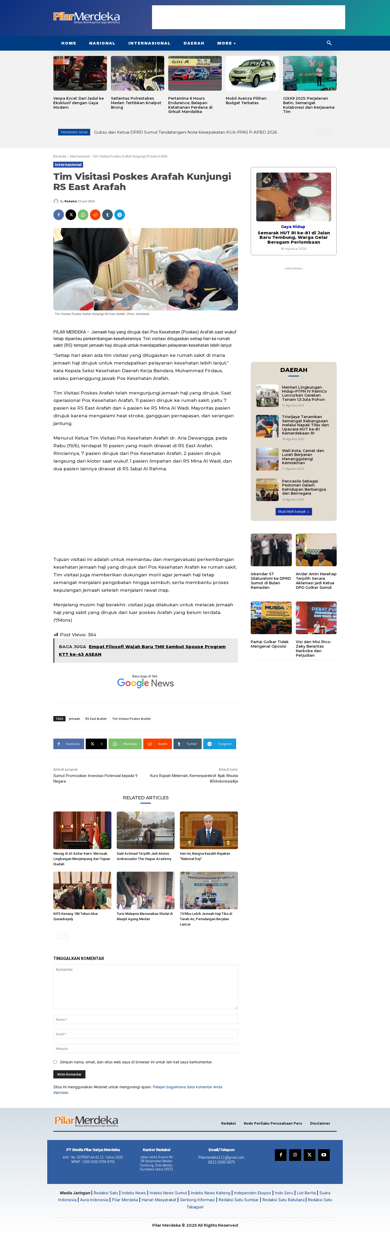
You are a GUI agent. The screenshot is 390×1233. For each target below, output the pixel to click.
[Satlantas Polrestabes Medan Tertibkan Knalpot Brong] (137, 73)
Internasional (79, 156)
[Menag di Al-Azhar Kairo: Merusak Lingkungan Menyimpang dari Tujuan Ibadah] (82, 830)
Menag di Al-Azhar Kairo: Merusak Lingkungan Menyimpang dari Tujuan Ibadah (81, 859)
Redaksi (70, 201)
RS (80, 408)
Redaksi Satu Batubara (283, 1199)
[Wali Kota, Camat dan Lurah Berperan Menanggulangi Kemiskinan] (267, 459)
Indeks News (134, 1192)
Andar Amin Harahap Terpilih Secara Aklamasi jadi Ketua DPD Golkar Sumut (316, 581)
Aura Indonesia (94, 1199)
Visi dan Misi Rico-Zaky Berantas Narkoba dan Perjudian (314, 648)
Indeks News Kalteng (210, 1192)
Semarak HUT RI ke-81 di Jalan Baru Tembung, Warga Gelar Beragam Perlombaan (294, 237)
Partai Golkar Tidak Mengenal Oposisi (270, 644)
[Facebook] (58, 214)
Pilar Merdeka (125, 1199)
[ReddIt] (95, 214)
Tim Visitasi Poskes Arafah (131, 719)
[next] (328, 132)
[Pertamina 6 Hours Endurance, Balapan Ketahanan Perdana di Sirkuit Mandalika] (195, 73)
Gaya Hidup (293, 227)
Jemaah (74, 719)
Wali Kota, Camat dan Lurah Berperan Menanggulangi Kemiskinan (303, 456)
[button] (329, 43)
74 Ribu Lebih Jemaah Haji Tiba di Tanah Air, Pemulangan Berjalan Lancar (206, 919)
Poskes (190, 332)
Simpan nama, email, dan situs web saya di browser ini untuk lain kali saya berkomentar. (136, 1062)
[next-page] (65, 935)
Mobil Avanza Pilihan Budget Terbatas (246, 100)
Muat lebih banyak (292, 511)
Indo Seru (284, 1192)
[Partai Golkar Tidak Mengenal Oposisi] (271, 618)
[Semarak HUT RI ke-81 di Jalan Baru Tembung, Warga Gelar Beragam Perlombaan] (293, 197)
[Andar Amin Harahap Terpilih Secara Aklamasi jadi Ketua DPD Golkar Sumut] (316, 550)
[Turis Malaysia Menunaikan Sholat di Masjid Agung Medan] (146, 890)
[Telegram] (119, 214)
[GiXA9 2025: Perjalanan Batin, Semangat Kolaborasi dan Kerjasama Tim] (310, 73)
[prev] (320, 132)
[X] (71, 214)
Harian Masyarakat (159, 1199)
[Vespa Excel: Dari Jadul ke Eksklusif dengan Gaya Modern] (80, 73)
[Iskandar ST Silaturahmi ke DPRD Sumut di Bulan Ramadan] (271, 550)
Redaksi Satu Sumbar (239, 1199)
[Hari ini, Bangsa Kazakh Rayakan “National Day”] (209, 830)
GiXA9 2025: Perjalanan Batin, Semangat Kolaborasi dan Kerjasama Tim (309, 105)
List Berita (306, 1192)
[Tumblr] (107, 214)
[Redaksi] (56, 201)
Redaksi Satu (106, 1192)
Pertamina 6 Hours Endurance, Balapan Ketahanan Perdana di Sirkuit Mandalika (190, 105)
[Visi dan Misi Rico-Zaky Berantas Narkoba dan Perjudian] (316, 618)
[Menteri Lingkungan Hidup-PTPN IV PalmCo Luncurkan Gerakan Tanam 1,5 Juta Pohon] (267, 395)
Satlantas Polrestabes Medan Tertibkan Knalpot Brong (136, 103)
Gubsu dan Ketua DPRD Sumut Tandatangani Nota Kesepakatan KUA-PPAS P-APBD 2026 (185, 132)
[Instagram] (295, 1155)
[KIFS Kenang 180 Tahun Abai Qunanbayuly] (82, 890)
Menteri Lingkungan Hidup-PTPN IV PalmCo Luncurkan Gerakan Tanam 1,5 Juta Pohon (304, 393)
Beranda (59, 156)
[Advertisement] (248, 17)
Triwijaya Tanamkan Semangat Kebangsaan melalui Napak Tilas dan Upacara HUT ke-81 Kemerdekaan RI (305, 425)
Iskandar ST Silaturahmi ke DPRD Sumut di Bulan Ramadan (271, 581)
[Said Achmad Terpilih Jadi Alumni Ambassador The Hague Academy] (146, 830)
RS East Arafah (96, 719)
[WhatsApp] (83, 214)
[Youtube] (324, 1155)
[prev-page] (56, 935)
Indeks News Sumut (168, 1192)
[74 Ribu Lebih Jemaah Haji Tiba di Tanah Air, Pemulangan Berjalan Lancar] (209, 890)
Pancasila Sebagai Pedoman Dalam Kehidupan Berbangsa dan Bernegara (304, 487)
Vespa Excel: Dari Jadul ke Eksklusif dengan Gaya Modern (78, 103)
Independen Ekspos (252, 1192)
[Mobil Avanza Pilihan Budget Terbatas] (252, 73)
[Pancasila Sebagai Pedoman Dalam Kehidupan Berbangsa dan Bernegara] (267, 490)
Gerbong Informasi (197, 1199)
